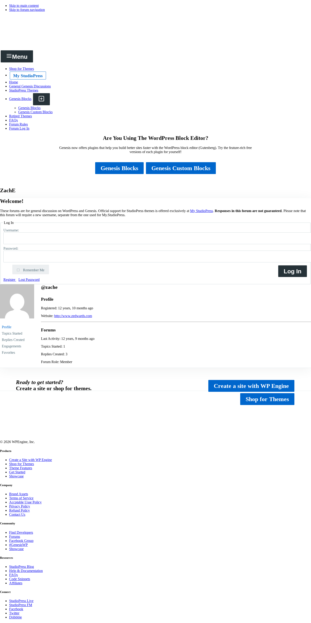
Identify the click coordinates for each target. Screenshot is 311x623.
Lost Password (29, 280)
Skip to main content (24, 6)
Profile (6, 327)
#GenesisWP (18, 545)
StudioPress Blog (21, 567)
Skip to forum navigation (27, 10)
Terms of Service (21, 498)
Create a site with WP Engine (251, 386)
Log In (292, 271)
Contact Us (17, 514)
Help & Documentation (26, 571)
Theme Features (20, 468)
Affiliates (15, 583)
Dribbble (15, 617)
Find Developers (21, 532)
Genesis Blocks (119, 168)
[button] (41, 99)
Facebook (16, 609)
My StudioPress (28, 75)
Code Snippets (19, 579)
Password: (11, 248)
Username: (11, 230)
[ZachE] (17, 322)
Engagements (11, 346)
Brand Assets (18, 494)
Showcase (16, 476)
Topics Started (12, 333)
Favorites (8, 352)
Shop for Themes (267, 399)
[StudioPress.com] (155, 44)
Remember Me (33, 270)
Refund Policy (19, 510)
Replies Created (13, 340)
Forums (14, 536)
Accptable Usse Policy (25, 502)
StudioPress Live (21, 601)
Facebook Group (21, 541)
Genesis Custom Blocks (180, 168)
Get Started (17, 472)
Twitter (14, 613)
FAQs (13, 575)
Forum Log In (19, 128)
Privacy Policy (19, 506)
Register (9, 280)
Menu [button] (20, 57)
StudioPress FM (20, 605)
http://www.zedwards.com (73, 316)
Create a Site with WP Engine (30, 460)
